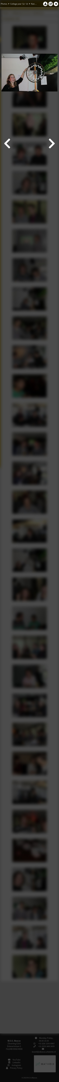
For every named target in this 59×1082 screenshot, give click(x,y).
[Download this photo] (45, 4)
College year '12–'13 (19, 3)
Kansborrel (36, 3)
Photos (4, 3)
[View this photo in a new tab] (50, 4)
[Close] (56, 4)
